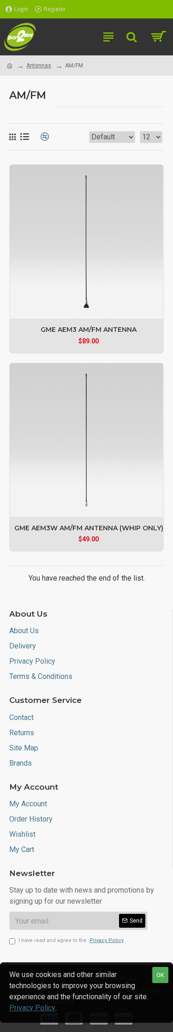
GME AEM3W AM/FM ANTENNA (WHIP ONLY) (88, 528)
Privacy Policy (32, 1007)
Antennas (38, 65)
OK (160, 975)
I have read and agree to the (71, 940)
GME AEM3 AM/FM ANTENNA (89, 329)
